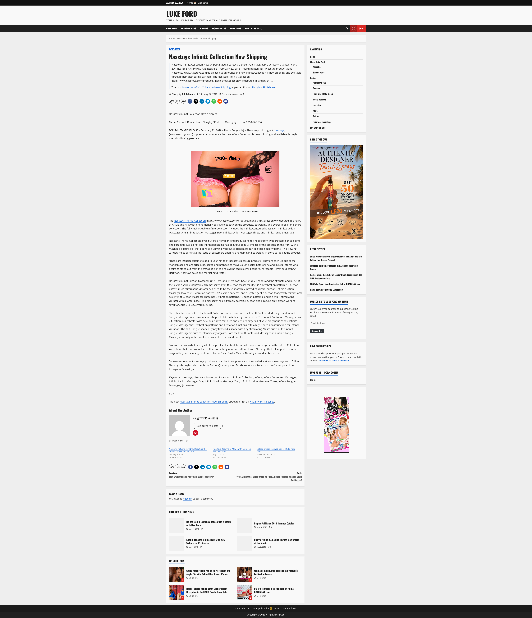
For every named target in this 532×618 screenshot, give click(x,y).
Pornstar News (188, 28)
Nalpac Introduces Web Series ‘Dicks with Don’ (276, 450)
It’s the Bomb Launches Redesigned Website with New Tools (176, 525)
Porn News (171, 28)
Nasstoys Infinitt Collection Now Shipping (206, 87)
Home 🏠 (191, 2)
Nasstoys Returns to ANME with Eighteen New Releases (232, 450)
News (315, 110)
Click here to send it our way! (334, 360)
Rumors (204, 28)
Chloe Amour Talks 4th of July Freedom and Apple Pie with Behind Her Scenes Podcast (176, 574)
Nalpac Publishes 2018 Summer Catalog (244, 525)
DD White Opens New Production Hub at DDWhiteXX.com (244, 592)
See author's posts (207, 425)
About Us (203, 2)
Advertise (317, 66)
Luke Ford (181, 13)
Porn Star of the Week (323, 93)
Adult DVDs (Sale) (253, 28)
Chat (361, 28)
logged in (187, 498)
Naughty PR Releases (264, 87)
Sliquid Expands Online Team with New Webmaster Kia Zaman (176, 543)
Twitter (316, 116)
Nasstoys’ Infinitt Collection (190, 220)
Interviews (235, 28)
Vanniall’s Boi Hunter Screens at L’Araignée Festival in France (244, 574)
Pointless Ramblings (322, 122)
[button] (171, 101)
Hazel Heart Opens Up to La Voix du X (326, 289)
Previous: (191, 474)
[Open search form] (347, 28)
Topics (313, 78)
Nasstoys (279, 130)
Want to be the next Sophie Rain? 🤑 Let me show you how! (265, 608)
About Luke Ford (317, 62)
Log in (312, 379)
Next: (269, 476)
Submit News (318, 72)
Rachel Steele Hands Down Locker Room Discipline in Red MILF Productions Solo (176, 592)
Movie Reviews (219, 28)
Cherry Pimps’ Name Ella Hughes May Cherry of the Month (244, 543)
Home (312, 56)
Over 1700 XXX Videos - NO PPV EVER (236, 211)
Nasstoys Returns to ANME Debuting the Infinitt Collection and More (188, 450)
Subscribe (317, 331)
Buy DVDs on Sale (318, 127)
